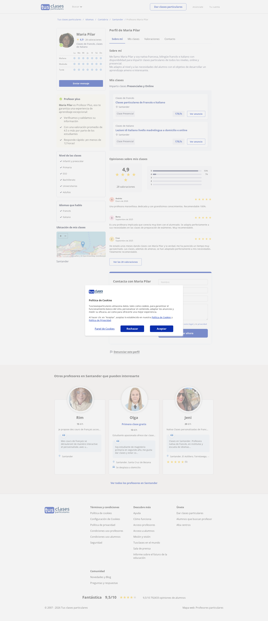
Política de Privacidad (100, 320)
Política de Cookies (161, 317)
